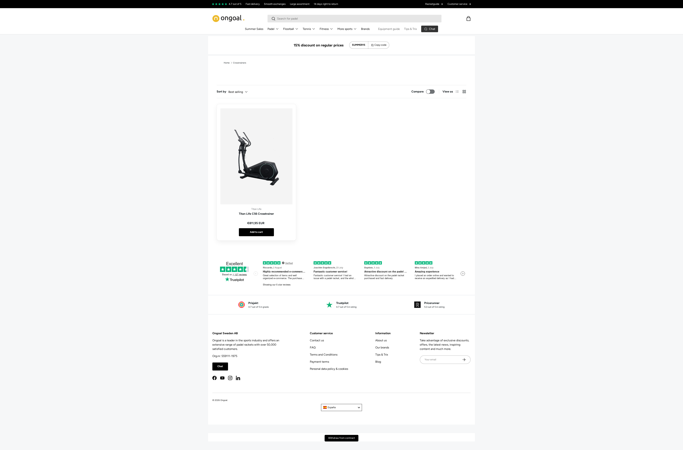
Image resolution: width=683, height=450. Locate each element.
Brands (365, 29)
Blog (378, 361)
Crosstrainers (239, 63)
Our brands (382, 347)
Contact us (317, 340)
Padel (271, 29)
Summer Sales (254, 29)
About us (381, 340)
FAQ (313, 347)
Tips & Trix (410, 29)
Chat (220, 366)
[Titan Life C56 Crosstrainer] (256, 156)
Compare (417, 91)
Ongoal (223, 400)
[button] (468, 18)
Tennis (307, 29)
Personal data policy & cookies (329, 368)
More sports (344, 29)
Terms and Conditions (323, 354)
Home (227, 63)
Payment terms (319, 361)
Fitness (324, 29)
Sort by (221, 91)
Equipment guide (389, 29)
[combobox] (354, 18)
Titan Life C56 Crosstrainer (256, 213)
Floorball (288, 29)
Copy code (380, 44)
